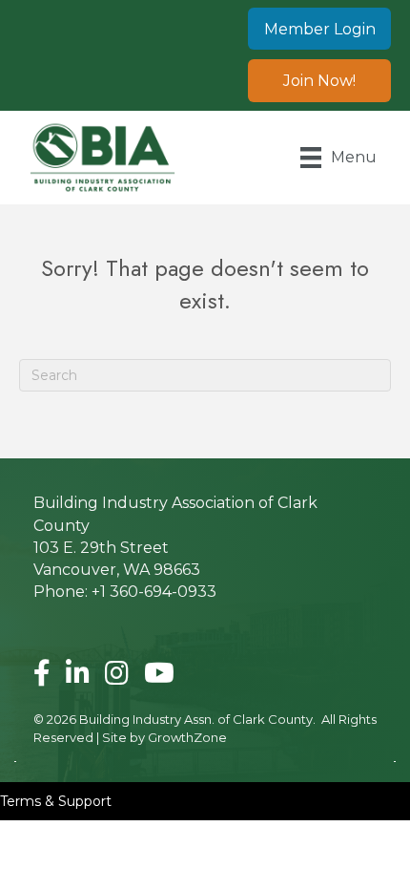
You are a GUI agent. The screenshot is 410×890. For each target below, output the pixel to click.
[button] (319, 29)
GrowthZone (187, 737)
